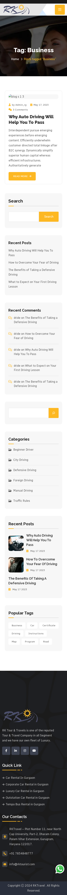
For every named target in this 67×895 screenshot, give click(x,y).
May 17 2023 (37, 551)
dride (17, 318)
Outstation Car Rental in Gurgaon (27, 797)
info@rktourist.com (22, 864)
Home (15, 59)
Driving (16, 633)
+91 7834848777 (21, 853)
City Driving (20, 460)
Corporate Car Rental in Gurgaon (27, 784)
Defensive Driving (24, 470)
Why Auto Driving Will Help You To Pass (39, 540)
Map (14, 641)
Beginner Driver (23, 449)
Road (46, 641)
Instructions (36, 633)
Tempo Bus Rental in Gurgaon (25, 804)
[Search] (54, 413)
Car (32, 625)
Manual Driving (23, 490)
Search (15, 201)
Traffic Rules (21, 500)
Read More (20, 176)
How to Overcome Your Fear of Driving (33, 262)
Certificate (49, 625)
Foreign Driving (23, 480)
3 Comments (20, 109)
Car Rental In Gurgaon (20, 777)
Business (17, 625)
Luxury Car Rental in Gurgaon (25, 791)
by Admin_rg (19, 104)
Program (30, 641)
